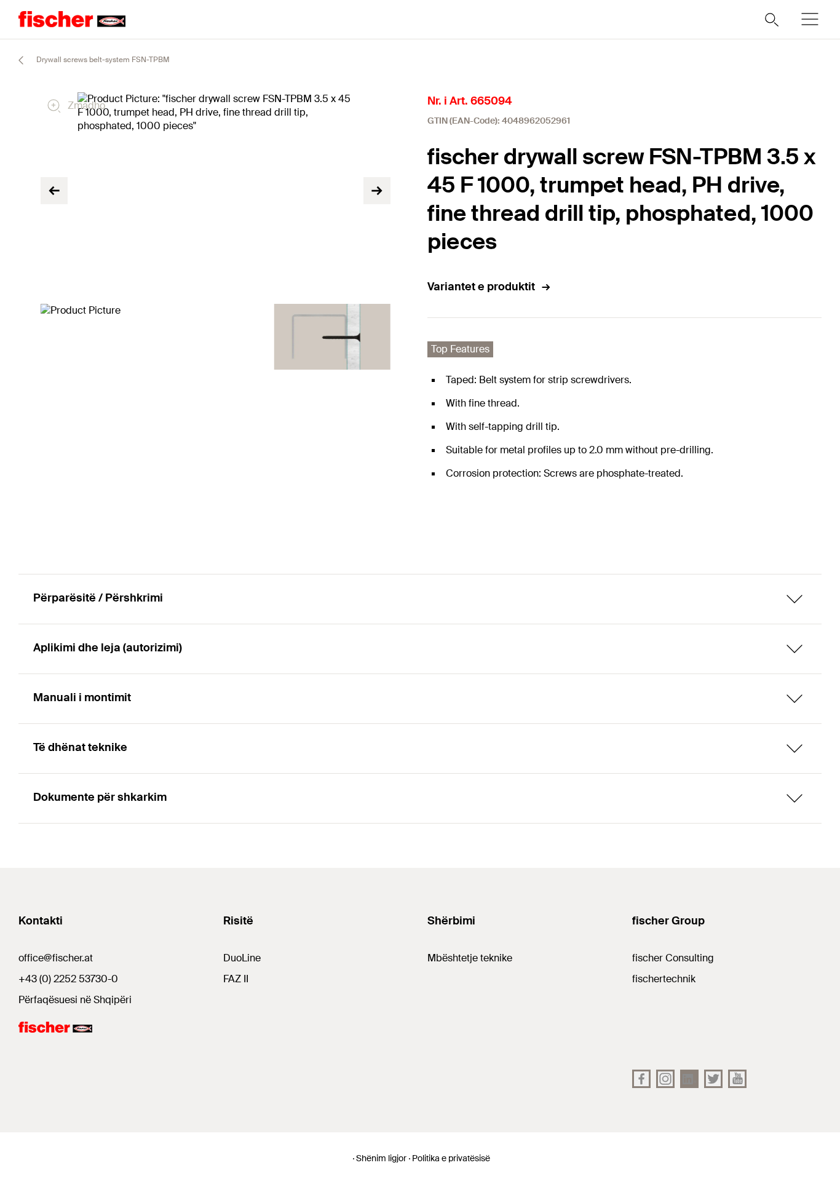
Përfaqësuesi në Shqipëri (75, 999)
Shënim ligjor (381, 1158)
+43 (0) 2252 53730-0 (68, 978)
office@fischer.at (55, 958)
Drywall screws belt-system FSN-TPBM (102, 60)
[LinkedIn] (689, 1079)
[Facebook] (641, 1079)
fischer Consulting (673, 958)
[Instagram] (665, 1079)
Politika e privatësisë (451, 1158)
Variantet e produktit (481, 286)
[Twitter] (713, 1079)
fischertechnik (663, 978)
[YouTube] (737, 1079)
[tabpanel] (99, 337)
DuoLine (242, 958)
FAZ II (235, 978)
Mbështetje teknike (469, 958)
